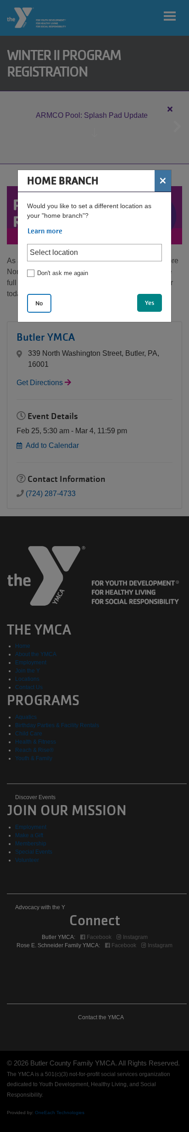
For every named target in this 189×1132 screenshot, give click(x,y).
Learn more (45, 231)
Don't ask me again (62, 273)
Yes (149, 303)
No (39, 303)
